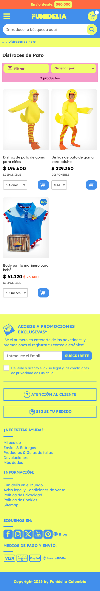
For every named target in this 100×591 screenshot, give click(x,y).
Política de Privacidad (22, 495)
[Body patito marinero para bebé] (26, 227)
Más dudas (13, 462)
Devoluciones (15, 457)
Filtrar (19, 69)
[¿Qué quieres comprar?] (6, 16)
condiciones (79, 368)
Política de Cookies (20, 499)
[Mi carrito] (92, 16)
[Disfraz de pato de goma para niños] (26, 119)
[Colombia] (8, 535)
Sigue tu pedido (53, 411)
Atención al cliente (53, 394)
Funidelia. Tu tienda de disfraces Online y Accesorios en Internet (49, 16)
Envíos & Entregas (19, 447)
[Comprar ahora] (43, 185)
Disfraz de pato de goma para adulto (72, 159)
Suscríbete (77, 355)
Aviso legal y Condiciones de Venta (34, 490)
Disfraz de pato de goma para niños (24, 159)
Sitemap (10, 505)
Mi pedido (12, 442)
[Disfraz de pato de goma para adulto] (74, 119)
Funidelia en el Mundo (23, 485)
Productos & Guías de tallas (28, 452)
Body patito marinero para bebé (26, 267)
